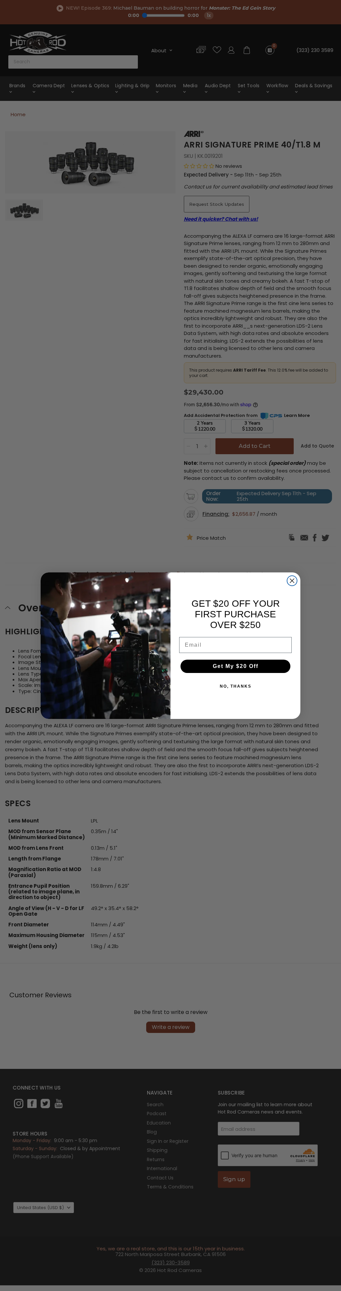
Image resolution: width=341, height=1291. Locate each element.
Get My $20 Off (235, 666)
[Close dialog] (292, 581)
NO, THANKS (235, 686)
